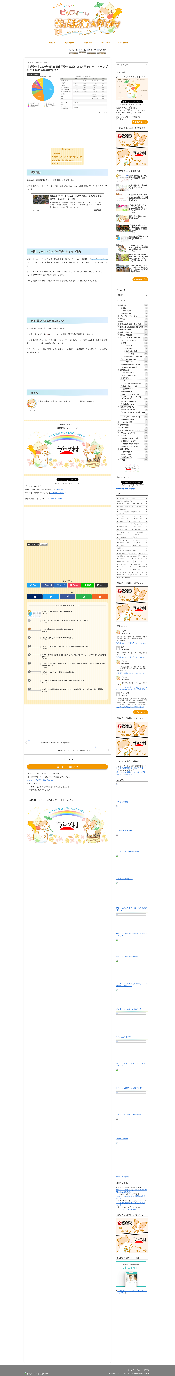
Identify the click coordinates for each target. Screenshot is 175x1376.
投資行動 (57, 153)
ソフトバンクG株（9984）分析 (133, 337)
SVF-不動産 (136, 354)
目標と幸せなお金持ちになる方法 (133, 327)
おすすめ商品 (133, 427)
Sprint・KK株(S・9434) (135, 364)
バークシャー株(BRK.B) (135, 417)
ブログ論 (133, 435)
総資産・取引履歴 (34, 544)
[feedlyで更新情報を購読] (84, 596)
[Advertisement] (67, 129)
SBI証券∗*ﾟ (60, 489)
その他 (133, 460)
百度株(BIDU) (135, 389)
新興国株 (44, 544)
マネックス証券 (57, 493)
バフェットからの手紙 (133, 433)
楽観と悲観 (135, 310)
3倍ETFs (135, 378)
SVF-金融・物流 (136, 351)
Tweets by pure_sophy (125, 488)
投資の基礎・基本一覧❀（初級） (133, 324)
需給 (135, 308)
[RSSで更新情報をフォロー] (100, 596)
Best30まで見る (141, 279)
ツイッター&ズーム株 (136, 383)
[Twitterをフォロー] (51, 596)
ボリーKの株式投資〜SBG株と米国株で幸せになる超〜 (131, 773)
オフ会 (133, 319)
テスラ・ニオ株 (135, 373)
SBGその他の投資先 (135, 367)
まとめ (56, 163)
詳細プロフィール (141, 122)
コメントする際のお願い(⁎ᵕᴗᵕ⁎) (40, 780)
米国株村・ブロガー (135, 441)
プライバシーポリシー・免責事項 (138, 1370)
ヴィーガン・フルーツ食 (133, 316)
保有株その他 (135, 391)
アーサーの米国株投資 (125, 1209)
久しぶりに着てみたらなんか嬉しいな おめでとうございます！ (132, 653)
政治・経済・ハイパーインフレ (133, 430)
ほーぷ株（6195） (135, 409)
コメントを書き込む (67, 767)
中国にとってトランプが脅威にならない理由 (68, 157)
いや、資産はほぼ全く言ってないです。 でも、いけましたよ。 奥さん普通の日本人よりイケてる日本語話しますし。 (132, 668)
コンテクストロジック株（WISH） (135, 413)
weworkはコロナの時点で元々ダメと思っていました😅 (132, 684)
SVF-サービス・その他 (136, 356)
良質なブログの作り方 (135, 438)
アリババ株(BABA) (135, 359)
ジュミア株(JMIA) (135, 375)
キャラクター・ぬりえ (135, 446)
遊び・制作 (135, 454)
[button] (146, 65)
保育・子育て (133, 449)
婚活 (133, 321)
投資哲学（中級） (133, 329)
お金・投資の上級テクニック (133, 332)
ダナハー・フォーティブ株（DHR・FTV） (134, 398)
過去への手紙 (135, 457)
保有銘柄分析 (133, 370)
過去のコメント (142, 712)
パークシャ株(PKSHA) (135, 394)
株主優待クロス (135, 404)
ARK (135, 381)
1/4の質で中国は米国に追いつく (64, 160)
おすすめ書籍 (133, 425)
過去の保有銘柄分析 (133, 407)
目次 (65, 149)
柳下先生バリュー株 (135, 386)
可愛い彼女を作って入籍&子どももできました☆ (131, 643)
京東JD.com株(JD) (135, 401)
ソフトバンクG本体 (135, 340)
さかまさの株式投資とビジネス (128, 768)
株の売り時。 (135, 313)
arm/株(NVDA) (135, 362)
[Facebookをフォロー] (67, 596)
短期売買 (133, 305)
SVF (135, 343)
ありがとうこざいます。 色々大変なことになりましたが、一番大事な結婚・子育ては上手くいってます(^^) (132, 638)
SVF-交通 (136, 348)
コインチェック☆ (53, 499)
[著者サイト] (35, 596)
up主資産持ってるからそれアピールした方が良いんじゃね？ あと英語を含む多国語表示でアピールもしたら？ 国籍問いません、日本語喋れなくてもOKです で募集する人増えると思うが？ (132, 701)
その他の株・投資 (133, 422)
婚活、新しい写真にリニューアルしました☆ (130, 673)
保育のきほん (135, 452)
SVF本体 (136, 346)
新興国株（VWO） (135, 419)
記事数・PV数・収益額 (135, 444)
